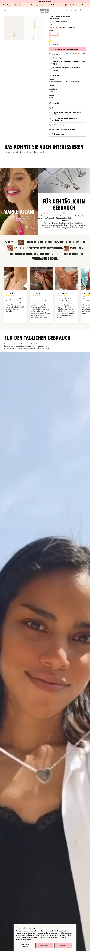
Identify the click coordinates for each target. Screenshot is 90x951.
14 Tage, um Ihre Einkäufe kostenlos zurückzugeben (64, 119)
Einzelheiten (56, 75)
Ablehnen (63, 945)
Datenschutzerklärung (23, 939)
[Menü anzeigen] (5, 10)
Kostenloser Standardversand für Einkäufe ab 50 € (66, 113)
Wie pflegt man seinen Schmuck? (63, 129)
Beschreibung (56, 103)
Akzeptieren (44, 945)
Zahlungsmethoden (58, 134)
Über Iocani (56, 108)
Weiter (84, 296)
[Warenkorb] (85, 10)
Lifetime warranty (58, 125)
